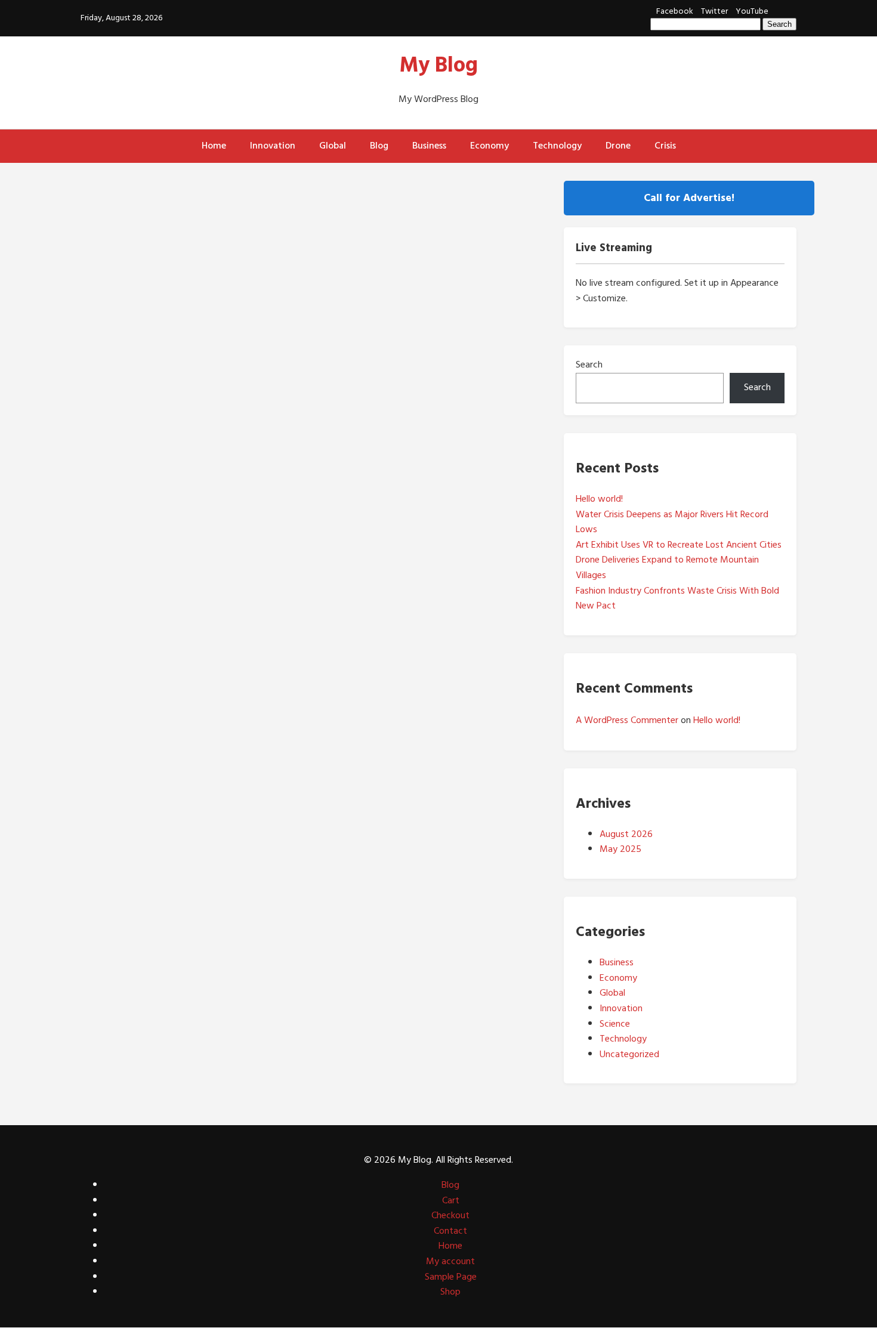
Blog (379, 145)
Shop (450, 1291)
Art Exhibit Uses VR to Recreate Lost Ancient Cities (679, 544)
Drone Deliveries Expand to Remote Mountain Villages (667, 567)
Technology (557, 145)
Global (332, 145)
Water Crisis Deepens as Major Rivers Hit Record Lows (672, 522)
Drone (618, 145)
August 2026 (626, 834)
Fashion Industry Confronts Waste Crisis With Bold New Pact (677, 598)
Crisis (665, 145)
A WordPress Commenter (627, 720)
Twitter (714, 11)
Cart (450, 1200)
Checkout (450, 1215)
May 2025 (620, 849)
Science (615, 1023)
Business (429, 145)
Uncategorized (629, 1054)
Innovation (272, 145)
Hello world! (599, 499)
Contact (450, 1231)
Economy (489, 145)
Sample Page (451, 1276)
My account (450, 1261)
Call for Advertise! (689, 197)
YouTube (752, 11)
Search (589, 364)
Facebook (674, 11)
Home (214, 145)
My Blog (439, 65)
